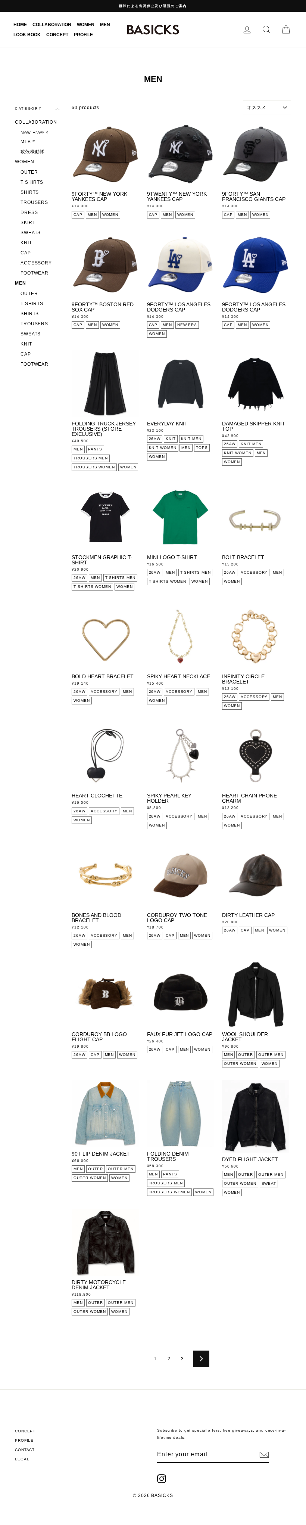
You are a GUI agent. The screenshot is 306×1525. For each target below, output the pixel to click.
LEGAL (22, 1459)
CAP (26, 252)
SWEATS (31, 232)
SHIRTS (30, 192)
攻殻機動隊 (33, 151)
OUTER (29, 172)
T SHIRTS (32, 182)
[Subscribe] (264, 1454)
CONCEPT (57, 34)
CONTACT (25, 1450)
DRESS (29, 212)
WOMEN (85, 24)
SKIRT (28, 222)
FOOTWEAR (35, 273)
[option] (153, 6)
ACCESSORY (36, 263)
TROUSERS (34, 202)
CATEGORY (28, 109)
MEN (105, 24)
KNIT (26, 242)
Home (20, 24)
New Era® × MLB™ (35, 137)
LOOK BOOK (27, 34)
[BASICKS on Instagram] (161, 1478)
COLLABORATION (51, 24)
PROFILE (83, 34)
